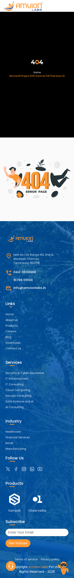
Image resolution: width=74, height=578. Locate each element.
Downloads (13, 343)
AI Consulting (14, 407)
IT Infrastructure (17, 379)
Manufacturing (16, 449)
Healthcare (13, 432)
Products (12, 326)
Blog (8, 337)
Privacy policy (50, 559)
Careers (11, 331)
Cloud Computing (18, 390)
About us (12, 320)
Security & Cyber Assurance (25, 373)
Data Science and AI (19, 401)
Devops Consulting (18, 396)
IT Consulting (14, 384)
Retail (9, 443)
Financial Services (18, 437)
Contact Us (13, 348)
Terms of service (26, 559)
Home (37, 72)
